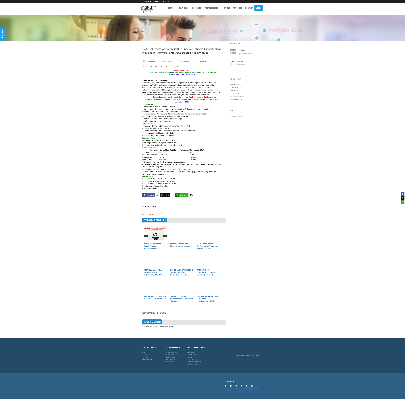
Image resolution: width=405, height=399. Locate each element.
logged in (155, 326)
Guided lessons (169, 355)
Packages (196, 8)
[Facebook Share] (402, 194)
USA (143, 352)
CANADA (145, 357)
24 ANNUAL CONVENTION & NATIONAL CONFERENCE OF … (155, 298)
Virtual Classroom (170, 359)
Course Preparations (171, 352)
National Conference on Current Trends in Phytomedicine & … (154, 246)
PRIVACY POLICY (249, 355)
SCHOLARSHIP (235, 93)
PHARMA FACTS (235, 87)
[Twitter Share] (402, 198)
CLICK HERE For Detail (150, 188)
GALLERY (166, 2)
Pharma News (234, 90)
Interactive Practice (170, 357)
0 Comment (185, 61)
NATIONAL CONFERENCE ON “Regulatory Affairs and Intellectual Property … (181, 272)
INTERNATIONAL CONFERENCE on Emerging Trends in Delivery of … (207, 272)
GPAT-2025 (183, 8)
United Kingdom (147, 359)
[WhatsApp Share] (402, 202)
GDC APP (147, 2)
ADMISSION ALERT (236, 99)
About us (171, 8)
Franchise (237, 8)
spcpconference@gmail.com (155, 174)
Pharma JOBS (234, 84)
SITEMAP (258, 355)
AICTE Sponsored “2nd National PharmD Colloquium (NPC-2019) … (154, 272)
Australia (144, 355)
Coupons (157, 2)
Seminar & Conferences (237, 96)
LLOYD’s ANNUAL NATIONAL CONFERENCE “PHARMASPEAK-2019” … (208, 298)
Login (258, 8)
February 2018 (236, 116)
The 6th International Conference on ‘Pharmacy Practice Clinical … (207, 246)
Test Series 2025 (211, 8)
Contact (249, 8)
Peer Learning (169, 361)
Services (226, 8)
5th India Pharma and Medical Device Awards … (181, 244)
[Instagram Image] (228, 388)
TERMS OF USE (239, 355)
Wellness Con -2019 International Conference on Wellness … (181, 298)
